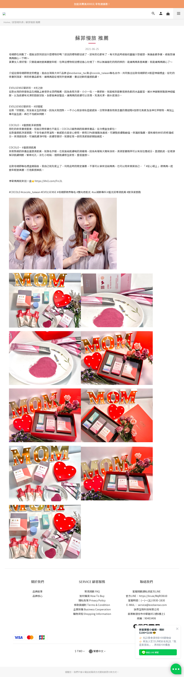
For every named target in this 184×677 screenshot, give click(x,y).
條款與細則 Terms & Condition (92, 605)
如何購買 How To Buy (92, 596)
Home (7, 22)
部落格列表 (18, 22)
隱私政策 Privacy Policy (92, 600)
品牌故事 (38, 591)
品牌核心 (38, 596)
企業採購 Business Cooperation (92, 609)
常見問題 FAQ (92, 591)
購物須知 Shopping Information (92, 614)
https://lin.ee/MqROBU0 (153, 596)
